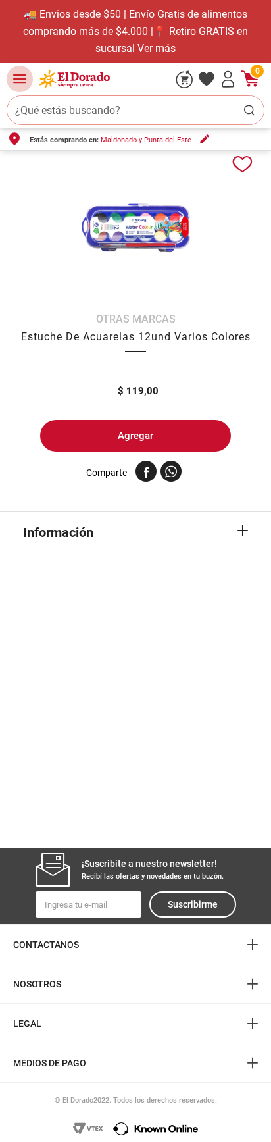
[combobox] (135, 110)
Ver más (156, 48)
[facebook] (146, 471)
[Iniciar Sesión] (228, 79)
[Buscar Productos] (249, 110)
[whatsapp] (171, 471)
